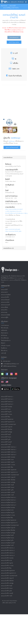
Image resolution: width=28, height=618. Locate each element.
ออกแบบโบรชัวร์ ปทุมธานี (7, 578)
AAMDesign (15, 137)
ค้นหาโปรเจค (4, 6)
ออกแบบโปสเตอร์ (5, 300)
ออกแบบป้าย (4, 310)
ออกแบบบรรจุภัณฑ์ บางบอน (8, 515)
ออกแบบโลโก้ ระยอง (6, 437)
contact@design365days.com (11, 364)
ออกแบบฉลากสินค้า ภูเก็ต (7, 490)
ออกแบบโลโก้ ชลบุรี (6, 434)
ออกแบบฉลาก (4, 292)
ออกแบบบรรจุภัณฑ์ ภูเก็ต (7, 540)
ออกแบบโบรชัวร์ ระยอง (7, 588)
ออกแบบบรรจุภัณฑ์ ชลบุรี (7, 535)
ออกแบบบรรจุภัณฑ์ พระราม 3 (8, 500)
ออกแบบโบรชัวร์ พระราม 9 (8, 556)
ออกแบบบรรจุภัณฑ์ (5, 295)
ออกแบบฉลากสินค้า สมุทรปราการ (9, 472)
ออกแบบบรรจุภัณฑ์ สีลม (7, 518)
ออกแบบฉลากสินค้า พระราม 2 (8, 447)
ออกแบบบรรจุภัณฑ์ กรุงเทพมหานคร (10, 525)
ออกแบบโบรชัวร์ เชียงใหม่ (7, 581)
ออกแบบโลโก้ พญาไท (6, 412)
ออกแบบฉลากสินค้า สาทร (7, 460)
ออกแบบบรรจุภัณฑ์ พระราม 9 (8, 505)
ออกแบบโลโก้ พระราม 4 (7, 402)
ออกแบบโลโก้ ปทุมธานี (6, 427)
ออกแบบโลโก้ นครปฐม (6, 432)
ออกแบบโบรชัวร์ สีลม (6, 568)
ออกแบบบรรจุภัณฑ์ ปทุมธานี (8, 528)
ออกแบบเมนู (4, 312)
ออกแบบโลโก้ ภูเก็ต (5, 440)
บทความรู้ (3, 353)
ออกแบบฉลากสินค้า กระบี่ (7, 495)
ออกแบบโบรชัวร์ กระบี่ (6, 596)
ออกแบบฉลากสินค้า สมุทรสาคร (8, 470)
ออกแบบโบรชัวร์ (5, 297)
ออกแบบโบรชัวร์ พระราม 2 (8, 548)
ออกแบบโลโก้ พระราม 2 (7, 397)
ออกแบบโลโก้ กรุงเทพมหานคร (8, 424)
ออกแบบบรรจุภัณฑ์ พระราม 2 (8, 498)
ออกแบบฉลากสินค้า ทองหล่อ (8, 457)
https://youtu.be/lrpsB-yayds (12, 229)
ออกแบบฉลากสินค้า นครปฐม (8, 482)
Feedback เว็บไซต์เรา (6, 385)
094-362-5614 (6, 361)
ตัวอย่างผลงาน (4, 333)
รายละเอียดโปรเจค (7, 157)
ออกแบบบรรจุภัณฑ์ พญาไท (7, 513)
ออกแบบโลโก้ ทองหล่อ (6, 407)
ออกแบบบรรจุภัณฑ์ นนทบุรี (7, 543)
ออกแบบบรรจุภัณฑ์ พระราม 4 (8, 503)
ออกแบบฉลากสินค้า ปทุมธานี (8, 477)
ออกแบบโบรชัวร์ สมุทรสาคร (8, 571)
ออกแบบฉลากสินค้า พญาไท (8, 462)
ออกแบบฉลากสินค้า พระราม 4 (8, 452)
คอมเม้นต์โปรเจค (8, 248)
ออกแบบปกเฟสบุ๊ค (5, 315)
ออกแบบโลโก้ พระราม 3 (7, 399)
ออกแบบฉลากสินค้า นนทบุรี (8, 492)
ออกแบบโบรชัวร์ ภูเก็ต (6, 591)
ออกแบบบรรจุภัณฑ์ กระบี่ (7, 545)
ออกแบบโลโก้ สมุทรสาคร (7, 419)
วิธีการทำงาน (4, 351)
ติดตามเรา (4, 369)
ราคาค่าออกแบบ (5, 325)
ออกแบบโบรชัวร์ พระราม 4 (8, 553)
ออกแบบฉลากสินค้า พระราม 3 (8, 450)
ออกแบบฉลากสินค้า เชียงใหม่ (8, 480)
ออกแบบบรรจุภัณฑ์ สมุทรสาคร (8, 520)
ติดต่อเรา (3, 343)
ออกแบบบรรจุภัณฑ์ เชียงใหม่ (8, 530)
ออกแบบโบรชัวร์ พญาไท (7, 563)
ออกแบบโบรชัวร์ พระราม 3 (8, 550)
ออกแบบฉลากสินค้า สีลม (7, 467)
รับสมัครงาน (4, 348)
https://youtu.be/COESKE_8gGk (13, 231)
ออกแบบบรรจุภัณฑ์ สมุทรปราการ (9, 523)
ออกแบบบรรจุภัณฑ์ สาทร (7, 510)
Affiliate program (5, 346)
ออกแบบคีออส (4, 307)
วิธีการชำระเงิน (4, 328)
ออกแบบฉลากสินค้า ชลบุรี (7, 485)
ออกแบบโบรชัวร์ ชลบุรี (6, 586)
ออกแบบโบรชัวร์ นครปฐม (7, 583)
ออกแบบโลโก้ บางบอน (6, 414)
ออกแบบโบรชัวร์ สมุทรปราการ (8, 573)
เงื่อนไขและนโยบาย (5, 341)
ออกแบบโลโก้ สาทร (6, 409)
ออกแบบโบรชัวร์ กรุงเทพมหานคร (9, 576)
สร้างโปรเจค (4, 336)
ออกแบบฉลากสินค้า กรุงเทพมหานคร (10, 475)
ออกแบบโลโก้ (12, 6)
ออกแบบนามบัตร (5, 302)
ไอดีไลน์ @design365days (9, 366)
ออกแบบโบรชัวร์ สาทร (6, 561)
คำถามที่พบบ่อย (5, 338)
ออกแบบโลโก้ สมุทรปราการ (8, 422)
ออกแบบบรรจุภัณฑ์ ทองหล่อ (8, 508)
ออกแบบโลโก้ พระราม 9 (7, 404)
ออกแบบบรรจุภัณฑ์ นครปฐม (8, 533)
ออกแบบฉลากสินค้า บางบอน (8, 465)
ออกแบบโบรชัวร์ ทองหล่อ (7, 558)
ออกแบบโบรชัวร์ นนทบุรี (7, 593)
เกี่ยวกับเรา (4, 321)
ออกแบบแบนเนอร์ (5, 305)
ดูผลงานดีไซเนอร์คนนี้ (12, 147)
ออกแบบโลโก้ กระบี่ (6, 445)
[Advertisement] (14, 101)
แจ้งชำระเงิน (4, 330)
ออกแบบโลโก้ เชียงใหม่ (6, 429)
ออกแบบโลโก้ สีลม (5, 417)
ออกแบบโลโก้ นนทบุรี (6, 442)
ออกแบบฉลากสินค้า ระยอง (7, 487)
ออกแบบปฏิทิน (4, 317)
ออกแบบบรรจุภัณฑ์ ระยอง (7, 538)
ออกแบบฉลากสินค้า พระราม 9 (8, 455)
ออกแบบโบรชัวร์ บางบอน (7, 566)
